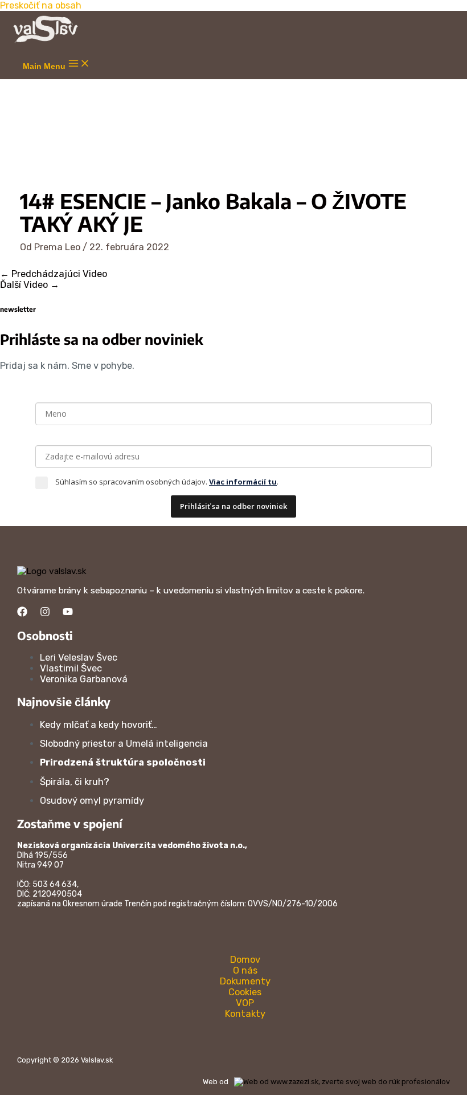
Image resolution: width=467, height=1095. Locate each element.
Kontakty (245, 1013)
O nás (245, 970)
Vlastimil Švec (71, 668)
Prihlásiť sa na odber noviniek (233, 506)
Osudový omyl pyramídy (92, 800)
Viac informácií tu (243, 482)
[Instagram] (45, 613)
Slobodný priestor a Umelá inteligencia (124, 743)
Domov (245, 959)
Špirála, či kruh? (74, 781)
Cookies (244, 992)
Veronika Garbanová (84, 679)
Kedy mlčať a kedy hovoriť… (98, 724)
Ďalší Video (29, 284)
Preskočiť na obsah (40, 5)
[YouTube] (68, 613)
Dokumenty (245, 981)
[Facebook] (22, 613)
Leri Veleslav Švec (78, 657)
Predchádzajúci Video (53, 273)
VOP (245, 1003)
